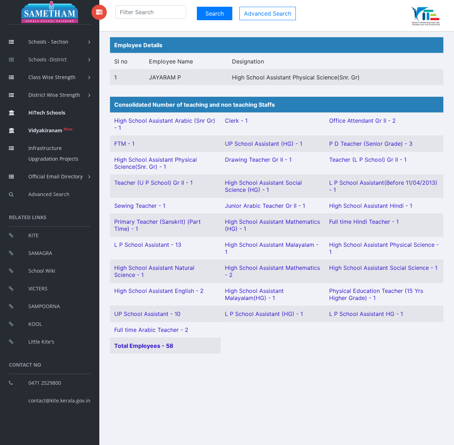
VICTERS (38, 288)
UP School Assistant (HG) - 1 (263, 143)
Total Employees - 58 (143, 345)
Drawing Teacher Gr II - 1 (258, 159)
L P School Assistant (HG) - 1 (264, 313)
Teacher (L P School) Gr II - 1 (367, 159)
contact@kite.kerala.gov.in (59, 400)
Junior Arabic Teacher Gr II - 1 (265, 205)
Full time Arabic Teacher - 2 (151, 329)
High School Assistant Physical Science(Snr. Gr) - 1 (155, 163)
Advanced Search (49, 194)
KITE (33, 235)
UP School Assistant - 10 (147, 313)
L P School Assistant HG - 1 (366, 313)
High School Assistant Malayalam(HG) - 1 (254, 294)
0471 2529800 (44, 382)
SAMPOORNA (44, 306)
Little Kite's (41, 341)
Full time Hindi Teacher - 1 (364, 221)
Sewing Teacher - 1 (139, 205)
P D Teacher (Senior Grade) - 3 (371, 143)
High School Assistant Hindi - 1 (370, 205)
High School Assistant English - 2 (159, 290)
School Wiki (41, 270)
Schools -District (47, 59)
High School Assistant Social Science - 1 (383, 267)
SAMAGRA (40, 253)
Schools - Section (48, 41)
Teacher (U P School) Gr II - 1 (153, 182)
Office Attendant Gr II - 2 (362, 120)
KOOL (35, 324)
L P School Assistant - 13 (147, 244)
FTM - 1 (124, 143)
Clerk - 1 (236, 120)
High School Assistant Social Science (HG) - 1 (263, 186)
